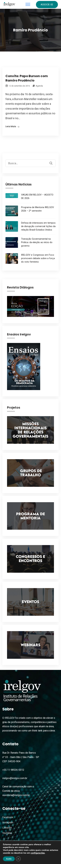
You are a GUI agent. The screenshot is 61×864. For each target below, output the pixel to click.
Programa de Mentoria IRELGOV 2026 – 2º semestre (37, 209)
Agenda (39, 86)
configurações (38, 853)
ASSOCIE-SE (47, 4)
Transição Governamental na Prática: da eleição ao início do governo (36, 242)
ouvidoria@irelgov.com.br (16, 795)
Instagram (7, 822)
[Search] (53, 161)
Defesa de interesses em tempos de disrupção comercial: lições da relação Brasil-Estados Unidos (38, 226)
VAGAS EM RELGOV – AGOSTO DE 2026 (37, 196)
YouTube (7, 832)
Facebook (7, 817)
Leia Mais (10, 126)
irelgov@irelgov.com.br (14, 778)
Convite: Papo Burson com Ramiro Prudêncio (26, 78)
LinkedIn (7, 827)
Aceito (9, 859)
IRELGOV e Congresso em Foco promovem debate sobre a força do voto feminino (38, 258)
